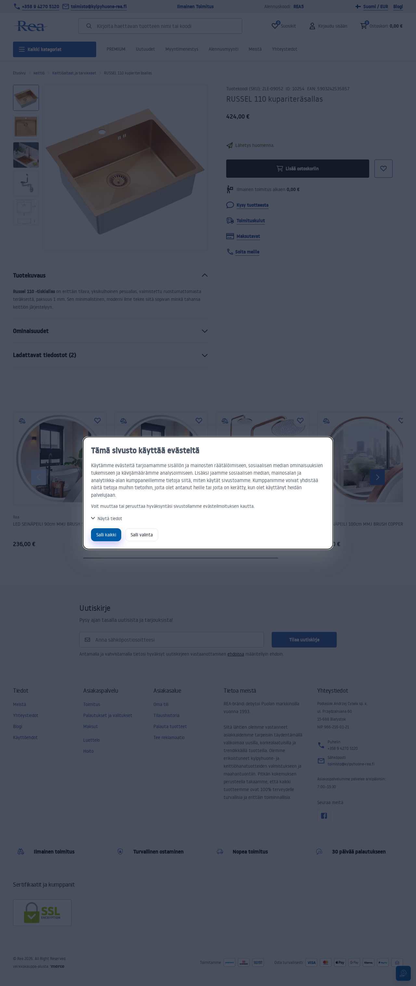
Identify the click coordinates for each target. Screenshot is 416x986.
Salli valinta (142, 534)
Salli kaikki (106, 534)
